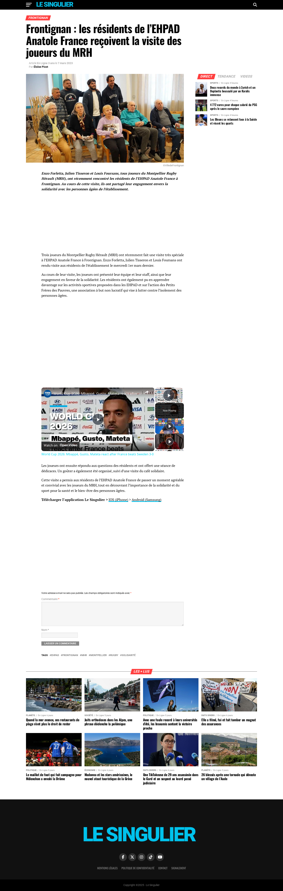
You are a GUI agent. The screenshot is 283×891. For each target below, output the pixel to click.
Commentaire (50, 599)
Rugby (114, 655)
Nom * (45, 630)
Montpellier (98, 655)
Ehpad (55, 655)
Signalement (178, 868)
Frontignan (70, 655)
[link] (47, 394)
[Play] (169, 426)
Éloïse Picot (41, 66)
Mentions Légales (107, 868)
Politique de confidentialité (137, 868)
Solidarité (129, 655)
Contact (162, 868)
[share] (146, 392)
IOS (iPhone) (118, 499)
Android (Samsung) (146, 499)
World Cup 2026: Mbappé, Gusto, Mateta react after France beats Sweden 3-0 (97, 393)
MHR (84, 655)
